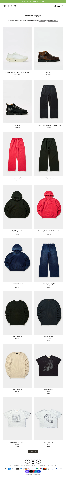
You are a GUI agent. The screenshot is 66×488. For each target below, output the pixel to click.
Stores (52, 465)
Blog (48, 465)
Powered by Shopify (37, 474)
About (11, 465)
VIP (55, 465)
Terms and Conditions (25, 465)
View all (33, 451)
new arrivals (42, 20)
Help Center (16, 465)
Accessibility (42, 465)
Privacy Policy (35, 465)
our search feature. (53, 20)
